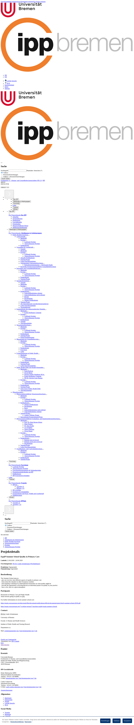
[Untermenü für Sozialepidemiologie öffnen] (30, 281)
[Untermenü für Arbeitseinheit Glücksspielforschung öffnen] (43, 263)
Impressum (8, 698)
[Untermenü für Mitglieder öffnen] (27, 311)
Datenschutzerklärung (17, 722)
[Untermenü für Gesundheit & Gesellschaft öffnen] (34, 247)
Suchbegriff (4, 170)
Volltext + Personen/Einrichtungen (14, 177)
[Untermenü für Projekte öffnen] (26, 240)
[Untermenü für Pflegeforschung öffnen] (23, 392)
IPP (44, 180)
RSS (2, 643)
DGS (6, 705)
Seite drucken (5, 645)
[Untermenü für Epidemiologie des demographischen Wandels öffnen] (45, 309)
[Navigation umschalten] (1, 162)
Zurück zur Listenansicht (8, 639)
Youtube (7, 712)
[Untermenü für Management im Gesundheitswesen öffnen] (39, 339)
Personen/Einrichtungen (10, 175)
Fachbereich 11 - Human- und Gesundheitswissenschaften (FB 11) (21, 180)
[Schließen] (9, 463)
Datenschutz (8, 700)
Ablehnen (116, 721)
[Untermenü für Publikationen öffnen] (30, 403)
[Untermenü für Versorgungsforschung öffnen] (31, 325)
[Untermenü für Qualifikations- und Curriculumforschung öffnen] (43, 449)
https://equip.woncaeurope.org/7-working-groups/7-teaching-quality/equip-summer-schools (29, 606)
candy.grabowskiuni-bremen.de (23, 687)
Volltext (5, 173)
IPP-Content (15, 641)
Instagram (8, 714)
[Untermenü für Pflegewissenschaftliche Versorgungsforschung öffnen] (46, 394)
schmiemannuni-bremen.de (20, 631)
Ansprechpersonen (6, 690)
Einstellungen (105, 721)
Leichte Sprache (10, 703)
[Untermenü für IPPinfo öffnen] (18, 485)
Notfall (7, 701)
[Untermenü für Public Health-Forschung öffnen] (29, 235)
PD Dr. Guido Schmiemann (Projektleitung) (26, 564)
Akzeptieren (127, 721)
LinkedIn (7, 716)
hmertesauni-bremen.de (21, 678)
